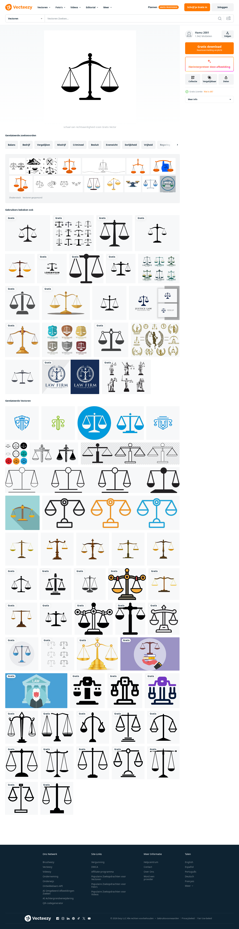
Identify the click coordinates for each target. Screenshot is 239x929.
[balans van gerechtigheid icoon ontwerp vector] (21, 727)
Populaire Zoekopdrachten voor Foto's (108, 885)
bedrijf (26, 144)
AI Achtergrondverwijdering (58, 898)
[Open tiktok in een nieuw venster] (78, 918)
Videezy (47, 871)
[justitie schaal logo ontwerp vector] (52, 268)
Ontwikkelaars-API (53, 886)
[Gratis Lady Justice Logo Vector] (155, 340)
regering (165, 144)
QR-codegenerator (53, 903)
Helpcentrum (151, 862)
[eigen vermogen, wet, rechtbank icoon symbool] (130, 619)
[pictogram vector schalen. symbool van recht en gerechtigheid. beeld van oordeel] (22, 377)
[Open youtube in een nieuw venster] (89, 918)
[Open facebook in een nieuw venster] (57, 918)
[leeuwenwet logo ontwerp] (163, 423)
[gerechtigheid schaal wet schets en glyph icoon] (54, 453)
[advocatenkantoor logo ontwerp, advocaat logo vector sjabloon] (70, 377)
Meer (106, 7)
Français (189, 881)
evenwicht (112, 144)
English (189, 862)
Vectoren (42, 7)
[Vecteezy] (18, 7)
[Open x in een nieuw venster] (84, 918)
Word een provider (149, 878)
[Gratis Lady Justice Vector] (126, 377)
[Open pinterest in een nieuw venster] (73, 918)
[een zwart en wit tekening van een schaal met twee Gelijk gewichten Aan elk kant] (127, 584)
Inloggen (222, 7)
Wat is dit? (208, 91)
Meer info (192, 99)
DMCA (94, 866)
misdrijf (61, 144)
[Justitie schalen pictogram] (20, 268)
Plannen (152, 7)
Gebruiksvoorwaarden (168, 918)
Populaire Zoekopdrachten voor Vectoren (108, 878)
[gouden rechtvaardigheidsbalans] (22, 340)
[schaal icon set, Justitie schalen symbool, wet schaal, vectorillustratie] (130, 453)
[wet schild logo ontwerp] (22, 423)
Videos (74, 7)
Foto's (59, 7)
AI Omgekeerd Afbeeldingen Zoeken (58, 892)
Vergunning (97, 862)
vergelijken (43, 144)
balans (11, 144)
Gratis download (209, 48)
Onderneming (50, 876)
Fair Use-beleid (204, 918)
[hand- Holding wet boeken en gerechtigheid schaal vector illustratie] (150, 654)
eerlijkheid (131, 144)
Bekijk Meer (167, 184)
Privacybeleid (188, 918)
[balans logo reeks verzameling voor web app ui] (111, 513)
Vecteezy (47, 866)
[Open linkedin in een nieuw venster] (68, 918)
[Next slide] (174, 145)
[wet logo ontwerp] (58, 423)
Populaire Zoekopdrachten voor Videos (108, 893)
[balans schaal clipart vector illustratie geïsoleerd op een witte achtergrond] (66, 303)
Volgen (227, 36)
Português (190, 871)
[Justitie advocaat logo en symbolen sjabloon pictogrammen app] (27, 233)
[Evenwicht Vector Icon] (22, 303)
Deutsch (189, 876)
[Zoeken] (220, 18)
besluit (95, 144)
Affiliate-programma (102, 871)
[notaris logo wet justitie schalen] (111, 423)
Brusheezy (48, 862)
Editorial (90, 7)
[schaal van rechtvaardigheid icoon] (21, 584)
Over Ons (149, 871)
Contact (148, 866)
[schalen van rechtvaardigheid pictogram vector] (114, 233)
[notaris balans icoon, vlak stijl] (22, 513)
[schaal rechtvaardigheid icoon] (121, 268)
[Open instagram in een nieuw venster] (63, 918)
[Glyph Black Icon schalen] (111, 340)
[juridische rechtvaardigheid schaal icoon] (86, 268)
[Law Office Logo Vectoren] (159, 268)
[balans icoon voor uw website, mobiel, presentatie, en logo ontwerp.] (87, 690)
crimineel (78, 144)
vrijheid (148, 144)
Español (189, 866)
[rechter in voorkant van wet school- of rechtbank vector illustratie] (36, 690)
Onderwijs (48, 881)
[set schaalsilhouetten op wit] (73, 233)
